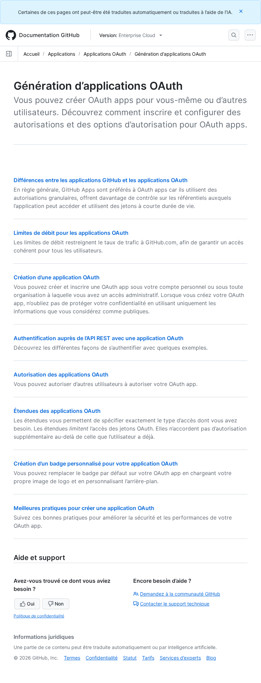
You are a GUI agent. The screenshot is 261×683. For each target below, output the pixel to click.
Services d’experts (180, 658)
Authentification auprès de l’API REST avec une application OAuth (99, 338)
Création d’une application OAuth (57, 277)
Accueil (31, 54)
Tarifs (148, 658)
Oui (30, 604)
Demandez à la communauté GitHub (180, 594)
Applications (61, 54)
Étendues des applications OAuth (57, 410)
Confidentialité (102, 658)
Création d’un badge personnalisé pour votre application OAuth (96, 463)
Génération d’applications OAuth (170, 54)
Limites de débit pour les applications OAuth (71, 232)
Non (59, 604)
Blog (211, 658)
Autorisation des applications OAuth (61, 374)
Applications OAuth (105, 54)
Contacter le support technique (174, 604)
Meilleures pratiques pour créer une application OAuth (84, 508)
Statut (130, 658)
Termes (72, 658)
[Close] (241, 11)
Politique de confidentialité (39, 615)
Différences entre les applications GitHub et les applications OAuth (101, 180)
